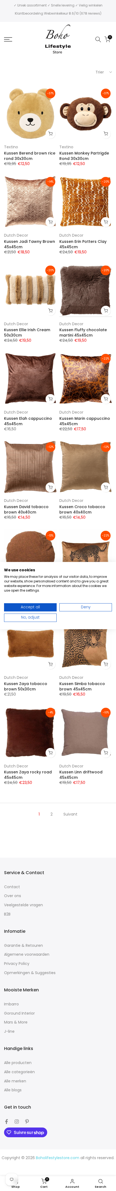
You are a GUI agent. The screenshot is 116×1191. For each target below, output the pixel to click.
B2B (7, 914)
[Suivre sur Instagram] (16, 1121)
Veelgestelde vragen (23, 905)
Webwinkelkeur (56, 13)
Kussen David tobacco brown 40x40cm (26, 509)
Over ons (12, 895)
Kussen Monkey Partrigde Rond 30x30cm (84, 155)
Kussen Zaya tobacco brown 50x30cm (25, 686)
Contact (12, 887)
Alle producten (18, 1062)
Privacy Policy (16, 963)
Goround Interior (19, 1013)
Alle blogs (13, 1090)
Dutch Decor (16, 235)
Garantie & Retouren (23, 945)
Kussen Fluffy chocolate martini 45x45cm (83, 332)
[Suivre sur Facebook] (6, 1121)
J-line (9, 1031)
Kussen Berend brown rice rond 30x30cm (29, 155)
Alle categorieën (19, 1072)
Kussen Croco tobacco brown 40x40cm (82, 509)
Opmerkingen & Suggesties (30, 972)
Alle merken (15, 1081)
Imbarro (11, 1004)
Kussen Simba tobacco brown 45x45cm (82, 686)
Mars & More (16, 1022)
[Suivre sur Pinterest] (27, 1121)
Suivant (70, 814)
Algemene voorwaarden (26, 954)
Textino (11, 147)
